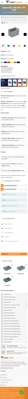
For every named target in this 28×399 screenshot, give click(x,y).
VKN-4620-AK (21, 273)
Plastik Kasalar (22, 12)
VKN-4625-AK (7, 273)
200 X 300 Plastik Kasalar (13, 17)
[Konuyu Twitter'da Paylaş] (4, 23)
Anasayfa (5, 12)
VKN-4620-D (7, 285)
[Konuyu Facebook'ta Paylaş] (2, 23)
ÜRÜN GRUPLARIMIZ (13, 12)
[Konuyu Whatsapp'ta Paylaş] (7, 23)
